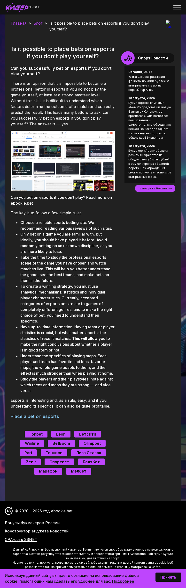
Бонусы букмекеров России (32, 523)
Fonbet (36, 434)
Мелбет (78, 471)
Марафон (48, 471)
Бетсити (87, 434)
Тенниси (54, 452)
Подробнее (123, 581)
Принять (168, 577)
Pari (28, 452)
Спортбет (59, 461)
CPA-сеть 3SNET (21, 539)
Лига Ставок (88, 452)
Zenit (31, 461)
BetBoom (61, 443)
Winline (32, 443)
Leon (61, 434)
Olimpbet (92, 443)
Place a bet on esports (35, 416)
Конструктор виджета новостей (37, 531)
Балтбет (91, 461)
